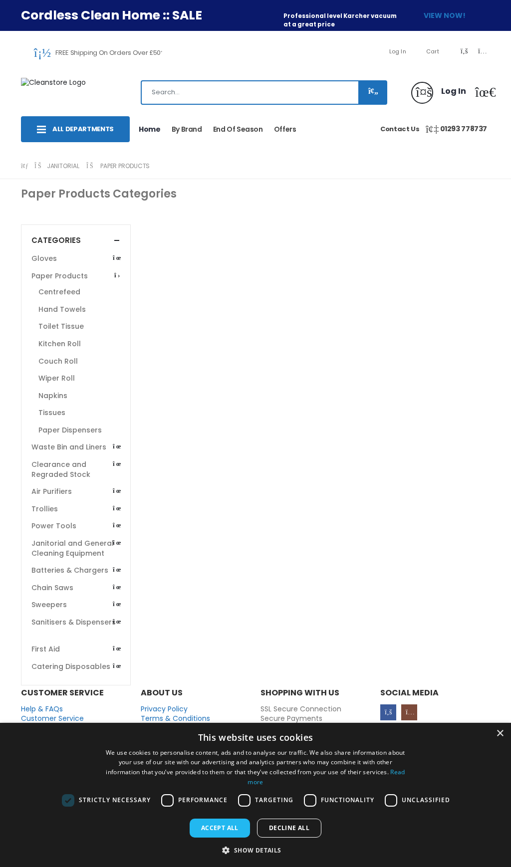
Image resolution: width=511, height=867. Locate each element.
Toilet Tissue (61, 326)
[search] (372, 92)
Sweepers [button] (49, 605)
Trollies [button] (44, 509)
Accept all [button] (220, 828)
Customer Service (52, 718)
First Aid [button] (45, 649)
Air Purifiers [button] (51, 491)
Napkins (52, 396)
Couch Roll (58, 361)
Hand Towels (62, 309)
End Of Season (238, 129)
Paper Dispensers (70, 430)
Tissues (51, 413)
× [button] (500, 733)
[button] (482, 94)
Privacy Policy (164, 709)
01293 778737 (463, 129)
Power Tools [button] (53, 526)
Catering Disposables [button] (70, 666)
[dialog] (255, 795)
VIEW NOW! (445, 15)
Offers (285, 129)
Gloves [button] (44, 258)
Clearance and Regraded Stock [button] (60, 469)
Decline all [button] (289, 828)
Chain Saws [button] (52, 588)
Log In (397, 51)
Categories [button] (56, 240)
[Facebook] (388, 712)
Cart (432, 51)
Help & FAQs (42, 709)
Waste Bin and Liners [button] (68, 447)
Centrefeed (59, 292)
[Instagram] (409, 712)
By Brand (187, 129)
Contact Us (400, 129)
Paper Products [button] (59, 276)
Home (150, 129)
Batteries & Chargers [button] (69, 570)
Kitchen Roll (59, 344)
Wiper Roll (56, 378)
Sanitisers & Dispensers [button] (73, 622)
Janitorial (63, 166)
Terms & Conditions (175, 718)
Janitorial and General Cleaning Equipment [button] (72, 548)
